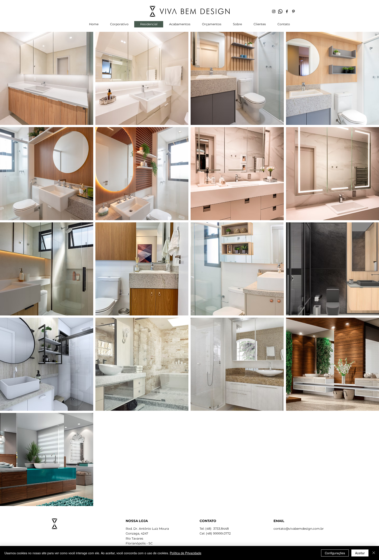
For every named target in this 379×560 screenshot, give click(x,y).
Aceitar (360, 553)
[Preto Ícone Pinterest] (293, 11)
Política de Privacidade (185, 553)
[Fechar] (373, 552)
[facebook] (287, 11)
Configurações (335, 553)
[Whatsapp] (280, 11)
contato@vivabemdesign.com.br (299, 529)
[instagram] (274, 11)
